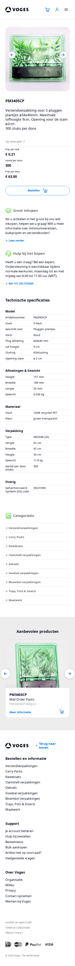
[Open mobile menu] (66, 9)
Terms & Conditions (17, 927)
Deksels (14, 564)
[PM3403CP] (37, 664)
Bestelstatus (14, 842)
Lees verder (16, 240)
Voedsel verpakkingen (23, 573)
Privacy (10, 890)
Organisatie (13, 880)
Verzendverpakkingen (23, 528)
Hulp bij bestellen (18, 836)
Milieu (9, 885)
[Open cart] (47, 9)
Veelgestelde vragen (20, 858)
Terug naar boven (47, 746)
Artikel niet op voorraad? (23, 853)
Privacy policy (14, 933)
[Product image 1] (37, 59)
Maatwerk (15, 600)
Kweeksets (16, 546)
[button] (11, 54)
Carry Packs (16, 537)
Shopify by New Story (18, 922)
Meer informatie (20, 712)
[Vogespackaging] (16, 9)
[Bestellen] (62, 711)
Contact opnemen (18, 896)
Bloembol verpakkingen (25, 582)
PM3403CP (18, 694)
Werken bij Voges (18, 901)
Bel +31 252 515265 (21, 283)
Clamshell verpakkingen (25, 555)
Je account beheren (19, 831)
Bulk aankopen (16, 847)
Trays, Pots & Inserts (22, 591)
